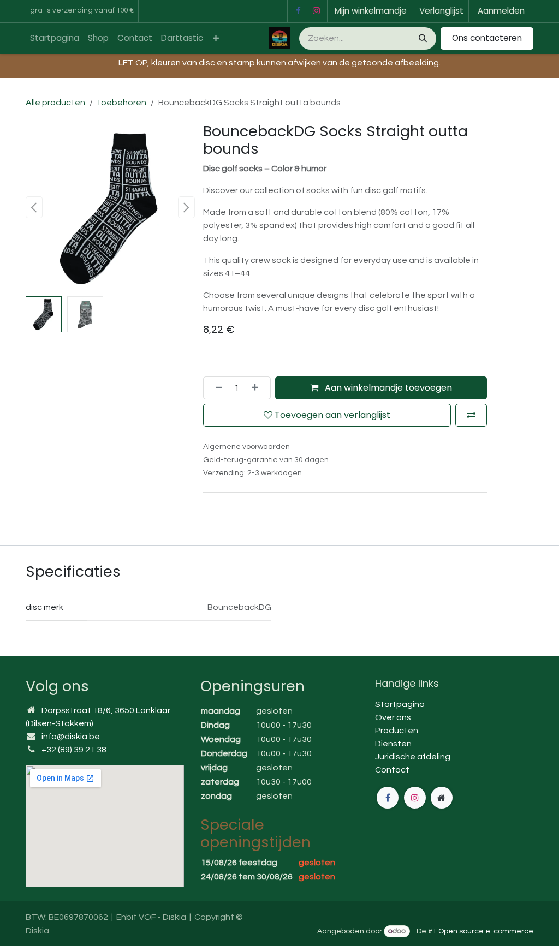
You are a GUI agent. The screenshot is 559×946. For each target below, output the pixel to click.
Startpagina (400, 704)
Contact (392, 769)
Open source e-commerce (485, 931)
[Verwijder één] (216, 388)
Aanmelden (501, 10)
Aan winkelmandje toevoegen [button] (387, 387)
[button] (34, 207)
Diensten (393, 743)
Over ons (393, 717)
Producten (396, 730)
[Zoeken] (421, 38)
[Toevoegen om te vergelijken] (471, 415)
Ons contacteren (487, 38)
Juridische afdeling (412, 756)
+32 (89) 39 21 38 (73, 749)
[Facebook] (298, 11)
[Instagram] (316, 11)
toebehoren (121, 102)
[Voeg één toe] (258, 388)
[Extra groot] (442, 798)
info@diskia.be (70, 736)
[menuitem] (55, 38)
